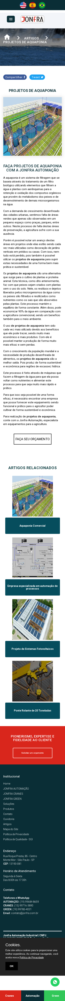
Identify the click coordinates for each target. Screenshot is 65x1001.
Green (55, 995)
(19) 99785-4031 (17, 909)
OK (12, 966)
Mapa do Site (10, 829)
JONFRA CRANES (13, 793)
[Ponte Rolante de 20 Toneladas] (32, 700)
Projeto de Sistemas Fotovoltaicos (33, 649)
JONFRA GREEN (12, 798)
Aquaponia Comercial (33, 525)
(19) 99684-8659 (21, 901)
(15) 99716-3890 (18, 905)
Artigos (7, 824)
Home (6, 783)
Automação (33, 995)
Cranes (9, 995)
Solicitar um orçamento (32, 753)
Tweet (36, 77)
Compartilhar (14, 77)
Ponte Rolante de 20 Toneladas (32, 710)
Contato (7, 814)
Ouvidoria (8, 819)
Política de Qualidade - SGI (18, 839)
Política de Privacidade (16, 834)
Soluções (8, 803)
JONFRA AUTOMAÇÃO (16, 788)
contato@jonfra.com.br (20, 913)
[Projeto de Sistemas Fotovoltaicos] (32, 638)
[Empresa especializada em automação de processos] (32, 577)
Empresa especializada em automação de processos (32, 587)
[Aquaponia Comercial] (32, 515)
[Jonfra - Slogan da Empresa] (32, 22)
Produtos (8, 808)
